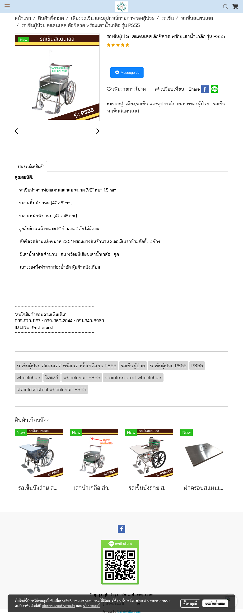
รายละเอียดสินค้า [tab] (30, 166)
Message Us (130, 72)
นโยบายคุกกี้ (91, 606)
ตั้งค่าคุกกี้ (190, 603)
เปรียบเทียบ (171, 89)
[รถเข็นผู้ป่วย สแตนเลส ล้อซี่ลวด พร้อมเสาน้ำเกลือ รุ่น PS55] (57, 77)
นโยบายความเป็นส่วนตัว (58, 606)
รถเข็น (220, 104)
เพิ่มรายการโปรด (129, 89)
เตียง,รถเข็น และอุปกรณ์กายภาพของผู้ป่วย (168, 104)
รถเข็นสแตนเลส (123, 111)
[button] (224, 6)
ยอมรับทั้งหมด (215, 603)
